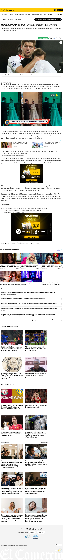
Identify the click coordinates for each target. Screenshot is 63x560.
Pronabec (57, 14)
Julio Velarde (50, 14)
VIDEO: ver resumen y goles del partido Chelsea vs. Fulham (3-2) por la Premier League (35, 348)
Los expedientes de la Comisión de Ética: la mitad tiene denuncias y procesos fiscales (23, 298)
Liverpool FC (14, 243)
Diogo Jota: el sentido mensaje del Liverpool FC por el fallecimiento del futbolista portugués (11, 433)
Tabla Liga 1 (28, 14)
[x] (30, 529)
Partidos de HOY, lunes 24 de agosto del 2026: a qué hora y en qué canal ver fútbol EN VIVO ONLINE (11, 348)
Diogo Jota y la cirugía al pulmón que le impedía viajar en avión (36, 406)
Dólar (41, 14)
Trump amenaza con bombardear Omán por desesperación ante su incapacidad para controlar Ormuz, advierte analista (29, 309)
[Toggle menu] (1, 10)
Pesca (16, 14)
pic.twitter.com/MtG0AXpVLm (31, 210)
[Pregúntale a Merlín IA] (60, 550)
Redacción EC (6, 80)
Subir (57, 544)
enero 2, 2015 (21, 155)
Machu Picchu (35, 14)
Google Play (40, 532)
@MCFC (15, 208)
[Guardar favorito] (57, 38)
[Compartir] (60, 38)
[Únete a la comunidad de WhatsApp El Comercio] (43, 38)
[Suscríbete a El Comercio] (58, 10)
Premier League (35, 243)
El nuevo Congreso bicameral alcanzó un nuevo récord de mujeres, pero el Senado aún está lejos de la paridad (29, 320)
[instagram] (33, 529)
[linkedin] (38, 529)
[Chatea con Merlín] (55, 10)
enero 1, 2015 (21, 212)
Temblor (12, 14)
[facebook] (27, 529)
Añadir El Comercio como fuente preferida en (48, 19)
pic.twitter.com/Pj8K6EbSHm (20, 153)
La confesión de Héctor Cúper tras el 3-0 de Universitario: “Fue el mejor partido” (35, 375)
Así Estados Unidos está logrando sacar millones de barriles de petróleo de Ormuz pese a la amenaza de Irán (29, 303)
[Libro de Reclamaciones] (35, 537)
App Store (32, 532)
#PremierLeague (6, 208)
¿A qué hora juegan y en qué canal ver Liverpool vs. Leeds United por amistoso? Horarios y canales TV (12, 407)
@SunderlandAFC (32, 208)
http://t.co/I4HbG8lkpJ (13, 210)
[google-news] (41, 529)
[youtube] (36, 529)
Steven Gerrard (24, 243)
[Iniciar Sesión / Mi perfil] (61, 10)
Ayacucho (21, 14)
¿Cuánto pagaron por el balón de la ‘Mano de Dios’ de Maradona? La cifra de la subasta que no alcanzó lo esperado (12, 376)
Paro (45, 14)
